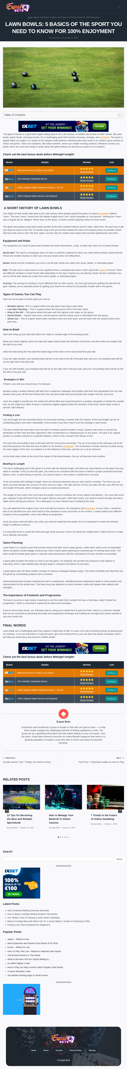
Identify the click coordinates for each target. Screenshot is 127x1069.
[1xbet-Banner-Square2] (63, 883)
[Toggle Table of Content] (118, 115)
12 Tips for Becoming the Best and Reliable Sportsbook (19, 819)
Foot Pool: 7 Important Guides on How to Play (101, 760)
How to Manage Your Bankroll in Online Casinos (61, 819)
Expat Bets (55, 38)
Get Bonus (111, 170)
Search (119, 859)
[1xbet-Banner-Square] (63, 999)
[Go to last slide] (7, 810)
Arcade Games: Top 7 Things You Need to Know (27, 760)
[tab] (58, 837)
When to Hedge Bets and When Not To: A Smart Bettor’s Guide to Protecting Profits (48, 921)
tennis (102, 270)
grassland (104, 213)
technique (105, 137)
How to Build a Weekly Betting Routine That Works (32, 914)
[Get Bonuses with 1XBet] (63, 131)
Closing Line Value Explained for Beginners (28, 925)
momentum (68, 446)
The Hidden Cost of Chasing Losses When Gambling (33, 917)
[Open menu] (118, 7)
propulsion (90, 508)
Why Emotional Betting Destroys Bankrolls (28, 910)
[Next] (120, 810)
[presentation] (21, 797)
